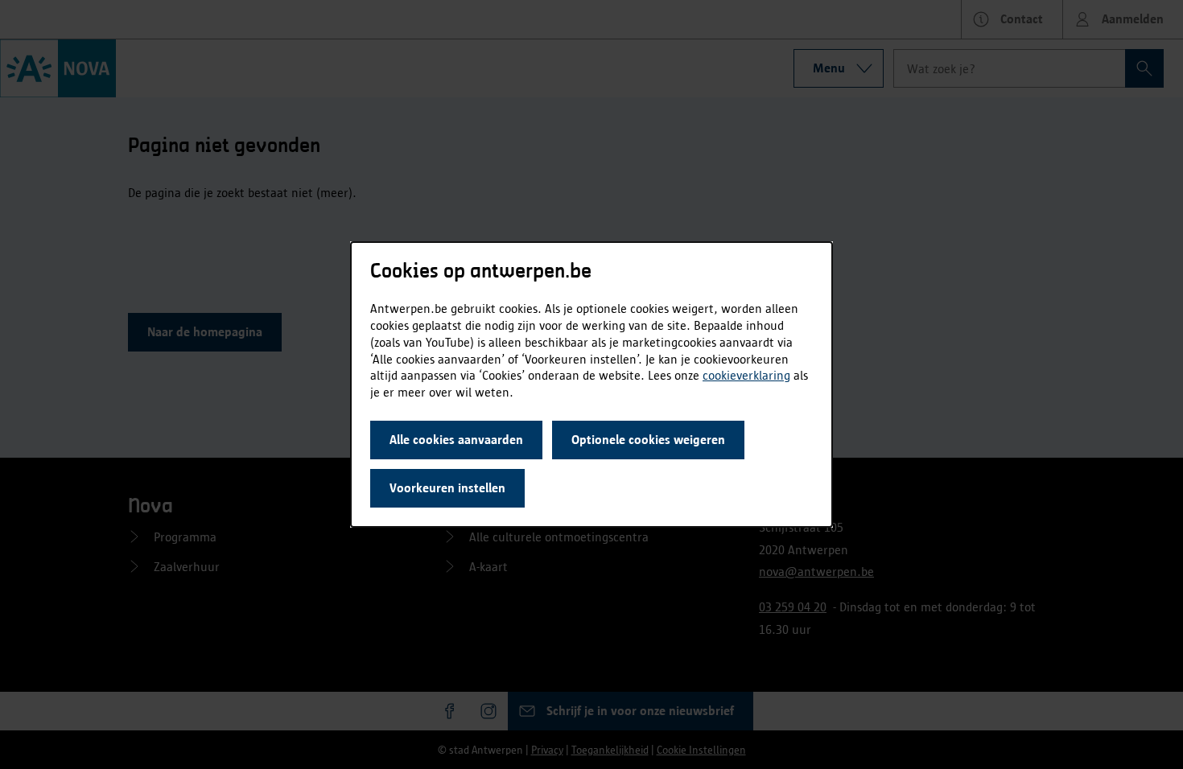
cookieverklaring (746, 375)
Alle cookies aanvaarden (456, 439)
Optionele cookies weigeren (648, 439)
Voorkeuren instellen (447, 488)
